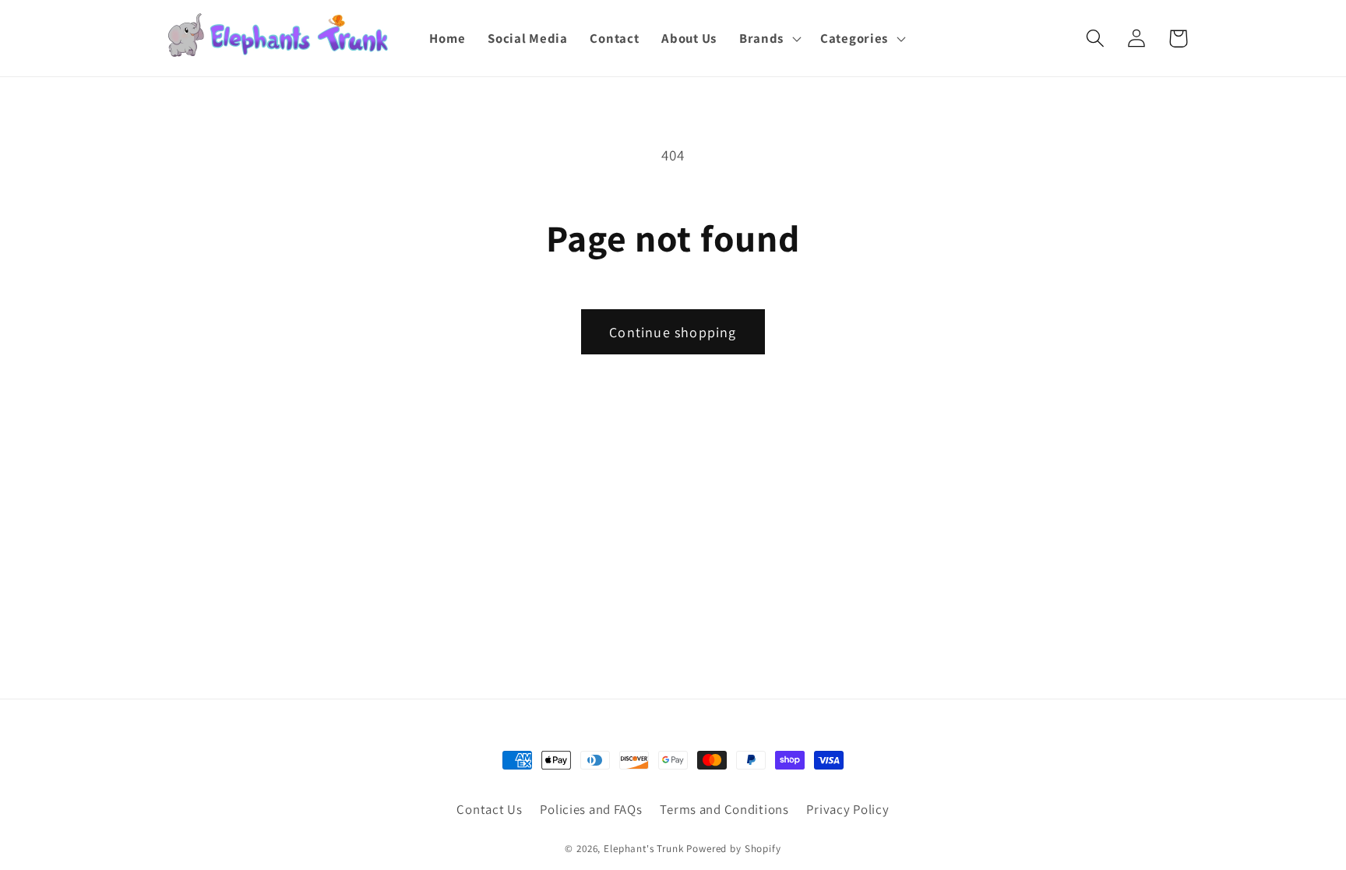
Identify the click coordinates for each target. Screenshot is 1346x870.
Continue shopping (672, 332)
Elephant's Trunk (643, 848)
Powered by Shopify (733, 848)
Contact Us (489, 809)
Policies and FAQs (591, 809)
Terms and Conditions (724, 809)
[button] (768, 38)
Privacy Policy (847, 809)
